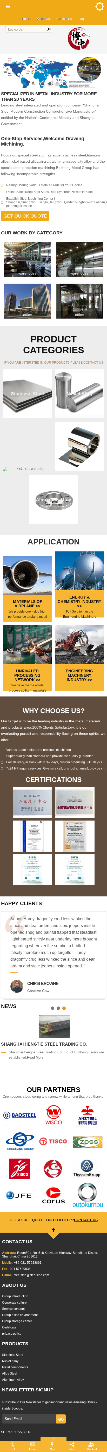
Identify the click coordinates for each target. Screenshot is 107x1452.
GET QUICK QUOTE (25, 216)
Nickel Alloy (10, 1361)
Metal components (15, 1367)
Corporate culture (14, 1302)
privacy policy (11, 1333)
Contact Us (64, 19)
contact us (86, 1220)
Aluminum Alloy (13, 1380)
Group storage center (17, 1321)
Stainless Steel (12, 1355)
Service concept (13, 1309)
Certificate (9, 1327)
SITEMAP (8, 1432)
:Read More (34, 1057)
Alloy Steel (9, 1373)
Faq (81, 19)
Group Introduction (15, 1296)
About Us (43, 19)
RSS (18, 1432)
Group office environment (20, 1315)
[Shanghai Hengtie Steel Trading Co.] (54, 1026)
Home (26, 19)
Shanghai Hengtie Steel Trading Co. (44, 1044)
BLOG (27, 1432)
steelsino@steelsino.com (31, 1275)
